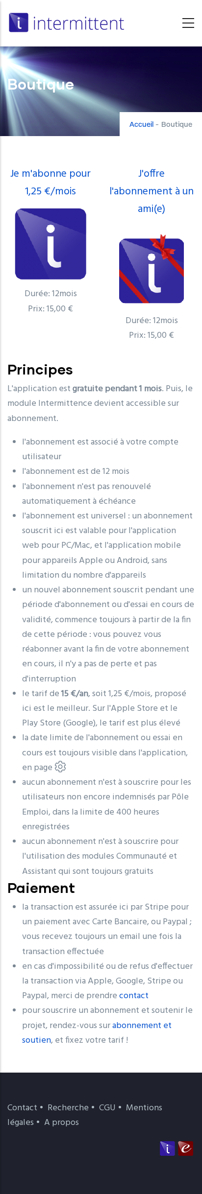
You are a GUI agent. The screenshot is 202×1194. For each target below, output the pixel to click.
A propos (61, 1123)
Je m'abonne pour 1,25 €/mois (50, 182)
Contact (22, 1108)
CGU (107, 1108)
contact (134, 996)
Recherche (68, 1108)
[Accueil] (68, 20)
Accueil (141, 124)
